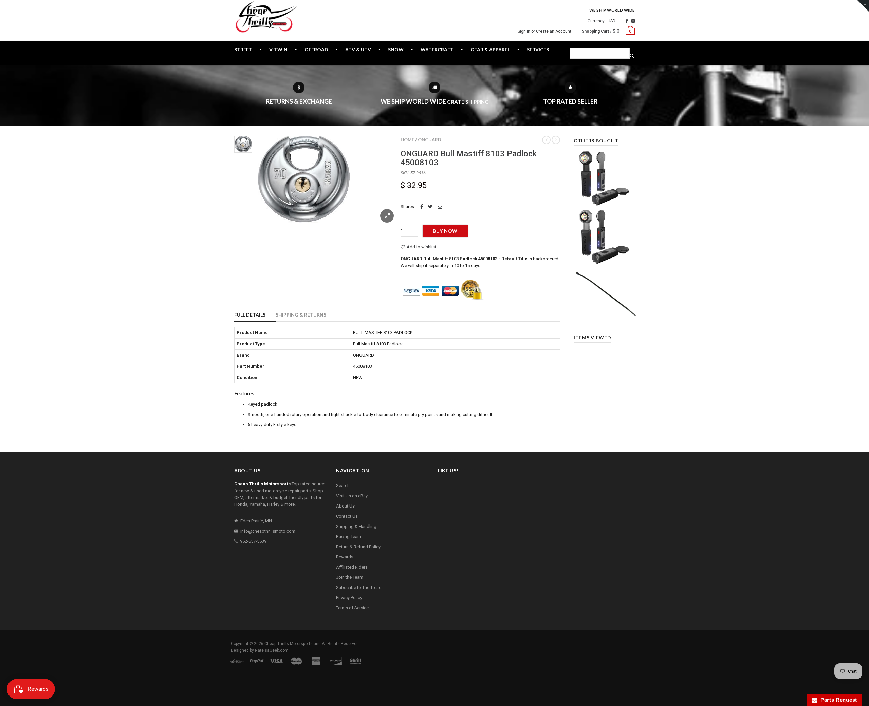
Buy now (445, 231)
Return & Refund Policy (358, 546)
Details (606, 198)
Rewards (344, 556)
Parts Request (837, 700)
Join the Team (349, 577)
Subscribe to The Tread (359, 587)
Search (343, 485)
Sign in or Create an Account (544, 31)
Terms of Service (352, 607)
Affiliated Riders (352, 567)
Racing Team (348, 536)
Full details (249, 315)
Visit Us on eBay (352, 495)
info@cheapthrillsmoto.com (267, 531)
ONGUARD (429, 139)
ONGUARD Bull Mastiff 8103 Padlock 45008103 (469, 158)
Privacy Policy (349, 597)
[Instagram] (633, 21)
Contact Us (347, 516)
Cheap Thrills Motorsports (288, 643)
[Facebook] (627, 21)
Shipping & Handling (356, 526)
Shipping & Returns (301, 315)
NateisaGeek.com (272, 650)
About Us (345, 506)
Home (407, 139)
